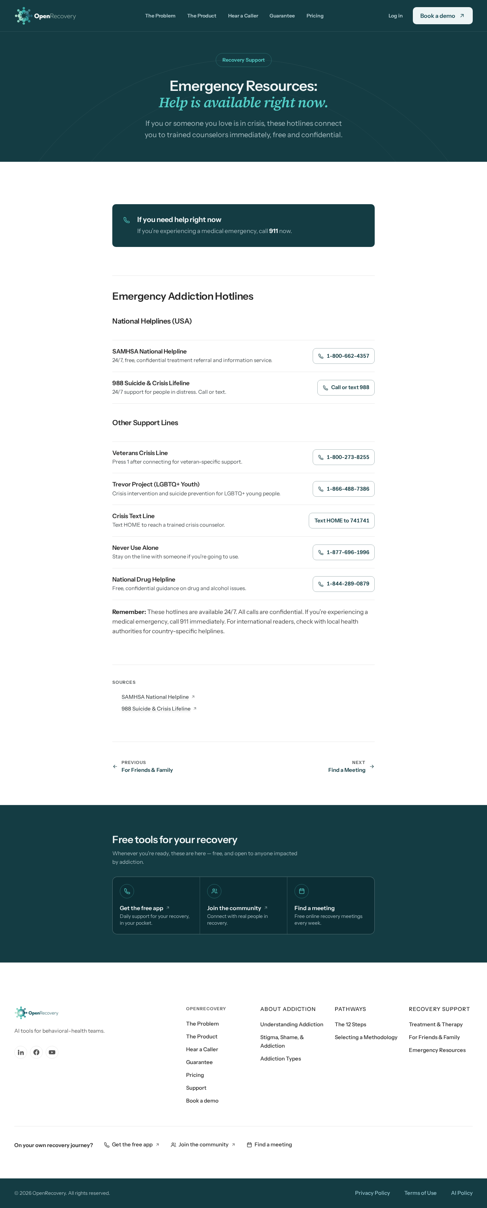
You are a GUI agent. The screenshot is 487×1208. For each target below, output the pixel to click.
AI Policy (462, 1192)
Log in (396, 15)
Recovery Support (439, 1009)
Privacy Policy (372, 1192)
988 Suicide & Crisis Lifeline (156, 708)
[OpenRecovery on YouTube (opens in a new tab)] (52, 1052)
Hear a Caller (243, 15)
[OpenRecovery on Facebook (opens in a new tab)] (36, 1052)
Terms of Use (420, 1192)
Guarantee (282, 15)
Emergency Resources (437, 1050)
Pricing (315, 15)
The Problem (160, 15)
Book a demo (202, 1100)
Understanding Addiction (291, 1024)
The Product (201, 15)
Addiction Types (280, 1058)
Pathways (350, 1009)
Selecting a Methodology (366, 1037)
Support (196, 1087)
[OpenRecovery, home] (47, 16)
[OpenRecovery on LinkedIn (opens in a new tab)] (20, 1052)
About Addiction (288, 1009)
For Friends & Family (434, 1037)
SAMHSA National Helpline (155, 696)
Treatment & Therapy (436, 1024)
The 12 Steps (350, 1024)
